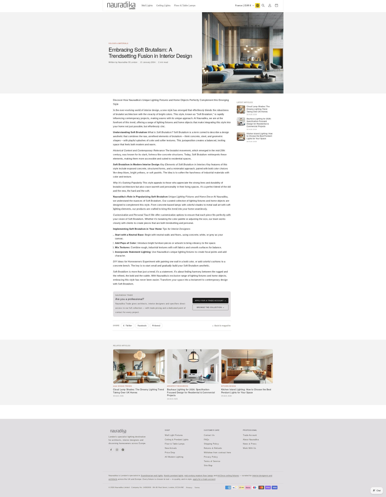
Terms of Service (212, 461)
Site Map (208, 465)
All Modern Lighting (174, 457)
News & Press (249, 444)
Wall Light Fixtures (174, 435)
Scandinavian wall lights (152, 476)
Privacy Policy (211, 457)
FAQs (206, 439)
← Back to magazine (221, 325)
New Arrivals (171, 448)
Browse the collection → (210, 307)
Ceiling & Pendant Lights (176, 439)
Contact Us (209, 435)
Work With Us (249, 448)
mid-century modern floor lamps (198, 476)
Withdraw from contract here (217, 452)
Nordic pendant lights (173, 476)
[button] (263, 5)
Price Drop (170, 452)
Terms (197, 487)
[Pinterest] (122, 449)
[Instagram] (117, 449)
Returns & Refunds (213, 448)
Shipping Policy (211, 444)
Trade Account (250, 435)
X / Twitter (127, 325)
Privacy (189, 487)
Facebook (142, 325)
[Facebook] (111, 449)
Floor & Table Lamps (175, 444)
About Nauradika (251, 439)
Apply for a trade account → (210, 300)
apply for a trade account (204, 479)
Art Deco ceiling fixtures (228, 476)
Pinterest (156, 325)
